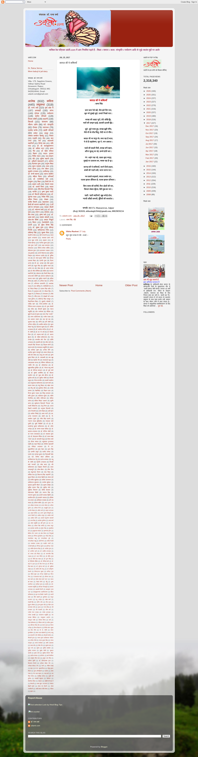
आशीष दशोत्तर (43, 324)
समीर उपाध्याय (49, 643)
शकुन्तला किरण (35, 472)
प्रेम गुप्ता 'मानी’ (33, 245)
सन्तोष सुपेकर (46, 482)
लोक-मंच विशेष (33, 220)
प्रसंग (29, 454)
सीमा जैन (40, 645)
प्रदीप (46, 584)
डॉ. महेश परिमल (47, 151)
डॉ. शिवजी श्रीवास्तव (39, 194)
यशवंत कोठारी (44, 217)
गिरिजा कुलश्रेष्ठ (38, 536)
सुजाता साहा (31, 322)
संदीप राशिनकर (41, 398)
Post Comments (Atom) (81, 291)
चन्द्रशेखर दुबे (45, 538)
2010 (148, 187)
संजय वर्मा (50, 477)
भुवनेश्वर (45, 597)
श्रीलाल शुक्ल (42, 396)
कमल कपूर (50, 525)
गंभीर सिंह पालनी (45, 419)
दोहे (75, 220)
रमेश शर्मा (48, 342)
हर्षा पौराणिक (50, 655)
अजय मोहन (44, 505)
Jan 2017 (150, 162)
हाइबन (45, 240)
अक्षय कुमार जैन (48, 502)
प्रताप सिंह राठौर (46, 289)
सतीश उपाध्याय (46, 480)
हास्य (51, 148)
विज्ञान (35, 154)
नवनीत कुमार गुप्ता (44, 243)
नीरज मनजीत (38, 380)
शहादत (40, 681)
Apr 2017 (150, 151)
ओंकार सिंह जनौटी (39, 525)
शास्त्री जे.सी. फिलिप (35, 635)
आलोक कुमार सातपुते (34, 352)
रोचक (35, 127)
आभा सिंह (69, 220)
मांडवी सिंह (31, 602)
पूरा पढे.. (161, 306)
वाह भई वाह (46, 319)
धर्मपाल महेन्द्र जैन (33, 666)
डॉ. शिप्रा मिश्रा (33, 289)
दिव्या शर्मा (50, 439)
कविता (50, 101)
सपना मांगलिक (39, 643)
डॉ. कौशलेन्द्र (43, 365)
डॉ (47, 424)
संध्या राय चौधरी (42, 686)
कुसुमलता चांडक (36, 531)
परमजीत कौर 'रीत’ (40, 340)
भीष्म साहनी (37, 597)
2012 (148, 180)
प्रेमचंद (46, 212)
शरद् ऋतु (50, 632)
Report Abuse (35, 698)
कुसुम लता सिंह (47, 658)
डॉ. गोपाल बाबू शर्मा (47, 368)
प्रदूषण (30, 182)
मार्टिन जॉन (39, 602)
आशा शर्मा (50, 520)
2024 (148, 98)
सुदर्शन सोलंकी (46, 301)
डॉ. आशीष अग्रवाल (45, 551)
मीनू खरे (33, 388)
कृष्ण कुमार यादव (47, 192)
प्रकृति (34, 138)
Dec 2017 (150, 126)
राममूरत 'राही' (31, 620)
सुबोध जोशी (43, 650)
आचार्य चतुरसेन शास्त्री (47, 518)
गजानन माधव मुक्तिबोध (35, 421)
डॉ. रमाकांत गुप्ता (48, 434)
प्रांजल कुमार (38, 454)
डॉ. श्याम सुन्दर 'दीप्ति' (39, 258)
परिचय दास (48, 576)
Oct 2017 (150, 133)
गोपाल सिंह (48, 536)
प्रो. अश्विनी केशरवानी (36, 161)
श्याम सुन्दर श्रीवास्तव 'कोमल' (45, 637)
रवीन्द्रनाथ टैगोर (43, 230)
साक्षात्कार (45, 202)
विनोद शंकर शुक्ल (48, 627)
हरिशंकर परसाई (41, 500)
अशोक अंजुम (40, 515)
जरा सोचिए (37, 286)
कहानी (45, 119)
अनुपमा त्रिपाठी (45, 408)
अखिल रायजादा (34, 505)
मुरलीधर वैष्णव (43, 388)
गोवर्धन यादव (49, 184)
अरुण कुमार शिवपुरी (45, 513)
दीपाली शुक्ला (42, 309)
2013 (148, 177)
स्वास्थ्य (46, 127)
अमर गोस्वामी (32, 411)
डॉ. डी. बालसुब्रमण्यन (45, 146)
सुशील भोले (46, 487)
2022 (148, 105)
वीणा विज (50, 469)
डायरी (30, 225)
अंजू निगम (44, 406)
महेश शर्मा (48, 599)
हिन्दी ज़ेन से (49, 182)
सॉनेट (40, 322)
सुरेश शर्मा (36, 653)
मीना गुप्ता (48, 602)
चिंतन (34, 222)
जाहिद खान (31, 304)
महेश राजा (50, 385)
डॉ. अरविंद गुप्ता (47, 548)
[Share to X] (101, 216)
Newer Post (66, 285)
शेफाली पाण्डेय (47, 635)
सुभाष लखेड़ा (47, 485)
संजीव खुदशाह (34, 480)
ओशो (43, 416)
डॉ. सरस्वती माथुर (39, 439)
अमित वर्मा (40, 510)
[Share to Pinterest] (106, 216)
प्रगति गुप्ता (42, 261)
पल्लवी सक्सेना (49, 380)
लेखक (46, 199)
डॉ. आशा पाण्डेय (48, 268)
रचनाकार (45, 294)
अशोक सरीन (34, 518)
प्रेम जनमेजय (39, 311)
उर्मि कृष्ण (43, 523)
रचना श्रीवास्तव (35, 317)
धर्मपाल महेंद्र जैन (45, 663)
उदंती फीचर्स (48, 130)
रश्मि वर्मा (48, 609)
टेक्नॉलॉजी (45, 222)
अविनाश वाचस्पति (39, 283)
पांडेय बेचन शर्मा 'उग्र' (41, 579)
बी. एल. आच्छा (39, 263)
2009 (148, 191)
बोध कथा (31, 215)
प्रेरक (36, 113)
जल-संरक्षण (49, 156)
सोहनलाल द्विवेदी (33, 492)
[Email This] (96, 216)
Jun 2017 (150, 147)
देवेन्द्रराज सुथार (38, 571)
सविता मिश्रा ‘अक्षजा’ (40, 401)
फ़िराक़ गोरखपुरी (43, 586)
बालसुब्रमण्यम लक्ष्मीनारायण (40, 592)
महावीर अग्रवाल (41, 462)
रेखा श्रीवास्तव (32, 622)
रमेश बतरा (43, 464)
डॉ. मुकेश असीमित (37, 373)
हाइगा (31, 691)
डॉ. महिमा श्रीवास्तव (41, 337)
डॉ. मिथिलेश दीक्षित (33, 561)
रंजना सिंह (46, 607)
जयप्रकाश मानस (33, 362)
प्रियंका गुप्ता (36, 164)
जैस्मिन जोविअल (46, 362)
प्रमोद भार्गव (33, 130)
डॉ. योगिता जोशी (46, 431)
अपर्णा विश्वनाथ (42, 253)
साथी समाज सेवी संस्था (41, 688)
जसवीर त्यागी (47, 543)
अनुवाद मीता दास (35, 658)
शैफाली (32, 683)
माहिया (44, 271)
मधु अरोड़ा (38, 599)
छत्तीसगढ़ (46, 171)
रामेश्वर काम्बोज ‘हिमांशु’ (36, 136)
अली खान (50, 411)
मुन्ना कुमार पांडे (42, 604)
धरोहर (35, 133)
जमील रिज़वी (50, 541)
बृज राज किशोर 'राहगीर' (42, 594)
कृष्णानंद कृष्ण (47, 531)
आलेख (31, 101)
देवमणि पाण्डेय (32, 235)
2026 (148, 91)
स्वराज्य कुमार (32, 495)
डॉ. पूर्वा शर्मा (49, 370)
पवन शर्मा (30, 579)
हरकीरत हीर (31, 497)
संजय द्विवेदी (41, 477)
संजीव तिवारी (32, 202)
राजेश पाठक (47, 317)
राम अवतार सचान (33, 319)
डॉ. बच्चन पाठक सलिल (41, 429)
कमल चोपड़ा (47, 352)
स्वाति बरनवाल (33, 655)
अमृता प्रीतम (33, 513)
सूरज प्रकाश (36, 166)
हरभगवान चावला (45, 250)
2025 (148, 95)
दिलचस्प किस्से (32, 663)
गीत (34, 151)
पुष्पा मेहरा (41, 449)
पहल (31, 668)
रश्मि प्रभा (37, 296)
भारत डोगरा (32, 169)
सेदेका (51, 688)
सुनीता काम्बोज (47, 648)
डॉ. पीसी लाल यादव (35, 559)
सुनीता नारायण (32, 650)
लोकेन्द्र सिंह (32, 233)
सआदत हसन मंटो (47, 238)
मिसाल (38, 294)
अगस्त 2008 (155, 221)
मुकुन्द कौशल (31, 604)
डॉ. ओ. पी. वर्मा (40, 332)
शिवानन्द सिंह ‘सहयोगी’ (44, 475)
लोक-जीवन (40, 469)
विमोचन (49, 678)
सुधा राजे (30, 648)
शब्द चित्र (47, 472)
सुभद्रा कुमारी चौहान (34, 485)
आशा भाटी (45, 413)
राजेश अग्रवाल (46, 612)
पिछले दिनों (39, 581)
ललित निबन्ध (33, 199)
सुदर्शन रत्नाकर (33, 171)
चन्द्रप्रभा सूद (47, 360)
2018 (148, 120)
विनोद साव (42, 143)
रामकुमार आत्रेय (45, 617)
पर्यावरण (50, 113)
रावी (50, 620)
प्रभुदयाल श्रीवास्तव (36, 383)
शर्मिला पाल (31, 475)
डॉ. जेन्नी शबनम (33, 174)
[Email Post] (91, 216)
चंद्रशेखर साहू (32, 538)
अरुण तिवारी (31, 515)
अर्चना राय (31, 268)
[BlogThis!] (98, 216)
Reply (68, 239)
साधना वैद (32, 645)
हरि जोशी (48, 322)
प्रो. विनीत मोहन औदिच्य (41, 457)
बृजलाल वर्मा (37, 291)
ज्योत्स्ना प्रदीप (39, 256)
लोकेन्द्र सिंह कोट (35, 625)
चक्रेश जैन (36, 360)
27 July (82, 231)
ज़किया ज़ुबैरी (31, 660)
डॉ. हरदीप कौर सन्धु (39, 569)
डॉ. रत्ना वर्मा (33, 107)
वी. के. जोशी (43, 630)
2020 (148, 112)
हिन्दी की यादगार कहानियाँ (36, 205)
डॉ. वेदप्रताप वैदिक (36, 436)
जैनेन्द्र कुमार (40, 546)
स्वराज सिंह (46, 492)
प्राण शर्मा (48, 383)
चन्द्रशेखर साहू (32, 541)
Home (99, 285)
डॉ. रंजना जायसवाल (34, 434)
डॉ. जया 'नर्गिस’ (38, 556)
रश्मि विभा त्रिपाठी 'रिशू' (45, 189)
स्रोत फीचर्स (40, 116)
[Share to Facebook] (103, 216)
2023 (148, 102)
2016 (148, 166)
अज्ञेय (35, 281)
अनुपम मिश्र (49, 164)
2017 (148, 123)
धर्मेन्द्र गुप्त (50, 571)
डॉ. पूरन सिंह (47, 559)
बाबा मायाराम (46, 245)
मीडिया (49, 311)
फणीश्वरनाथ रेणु (32, 459)
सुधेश (38, 648)
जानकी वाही (31, 546)
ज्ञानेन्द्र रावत (49, 546)
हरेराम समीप (37, 503)
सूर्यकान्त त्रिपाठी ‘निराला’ (42, 403)
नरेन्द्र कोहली (43, 574)
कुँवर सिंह (43, 528)
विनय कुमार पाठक (33, 393)
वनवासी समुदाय (39, 678)
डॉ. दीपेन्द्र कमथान (36, 370)
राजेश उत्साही (31, 615)
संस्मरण (45, 121)
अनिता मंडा (43, 281)
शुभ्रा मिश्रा (31, 477)
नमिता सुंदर (34, 574)
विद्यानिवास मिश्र (33, 301)
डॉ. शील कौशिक (35, 271)
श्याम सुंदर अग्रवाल (42, 683)
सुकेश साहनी (44, 159)
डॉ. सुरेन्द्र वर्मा (40, 566)
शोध (44, 138)
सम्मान (51, 347)
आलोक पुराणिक (42, 520)
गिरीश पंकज (36, 156)
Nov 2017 (150, 130)
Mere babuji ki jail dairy (38, 71)
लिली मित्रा (47, 273)
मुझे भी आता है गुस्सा (34, 314)
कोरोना (51, 161)
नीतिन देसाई (50, 666)
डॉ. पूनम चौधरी (48, 306)
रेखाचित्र (37, 391)
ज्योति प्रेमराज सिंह (35, 548)
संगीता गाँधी (33, 640)
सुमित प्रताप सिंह (33, 487)
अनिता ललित (32, 324)
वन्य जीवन (45, 169)
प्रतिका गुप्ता (39, 584)
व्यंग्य (51, 110)
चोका (38, 268)
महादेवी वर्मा (39, 342)
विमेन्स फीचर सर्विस (44, 248)
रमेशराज (38, 273)
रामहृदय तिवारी (42, 467)
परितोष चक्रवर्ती (48, 444)
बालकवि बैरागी (39, 589)
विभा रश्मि (33, 630)
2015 (148, 170)
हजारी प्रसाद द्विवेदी (45, 495)
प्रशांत (46, 671)
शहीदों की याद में (49, 681)
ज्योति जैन (31, 365)
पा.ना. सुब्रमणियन (40, 668)
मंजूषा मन (30, 294)
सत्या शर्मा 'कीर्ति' (33, 276)
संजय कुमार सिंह (43, 640)
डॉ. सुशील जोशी (41, 378)
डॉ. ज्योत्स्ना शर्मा (37, 210)
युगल (39, 607)
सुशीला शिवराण (32, 490)
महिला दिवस (37, 176)
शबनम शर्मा (31, 347)
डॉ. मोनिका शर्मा (45, 561)
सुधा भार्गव (35, 240)
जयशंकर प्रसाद (35, 543)
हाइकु (46, 133)
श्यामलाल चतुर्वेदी (42, 347)
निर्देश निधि (45, 197)
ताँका (32, 309)
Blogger (104, 747)
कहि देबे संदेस (32, 355)
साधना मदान (31, 278)
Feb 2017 (150, 158)
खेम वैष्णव (43, 533)
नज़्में (42, 666)
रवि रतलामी (39, 609)
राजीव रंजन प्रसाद (33, 612)
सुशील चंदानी (43, 278)
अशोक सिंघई (34, 413)
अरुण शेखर (41, 411)
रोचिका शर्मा (41, 622)
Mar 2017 (150, 155)
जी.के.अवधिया (43, 304)
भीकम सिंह (47, 291)
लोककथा (30, 248)
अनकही (38, 110)
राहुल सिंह (37, 266)
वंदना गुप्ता (45, 625)
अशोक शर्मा (50, 515)
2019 (148, 116)
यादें (39, 141)
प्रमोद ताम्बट (46, 452)
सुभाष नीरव (45, 233)
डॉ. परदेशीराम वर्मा (40, 179)
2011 (148, 184)
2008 (148, 195)
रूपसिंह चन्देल (41, 676)
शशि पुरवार (31, 396)
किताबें (30, 121)
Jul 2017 (149, 144)
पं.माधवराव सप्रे (37, 576)
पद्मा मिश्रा (37, 444)
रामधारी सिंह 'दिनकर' (34, 345)
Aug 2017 (150, 140)
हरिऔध (42, 655)
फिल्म (29, 291)
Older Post (131, 285)
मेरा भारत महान (37, 673)
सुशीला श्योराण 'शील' (47, 653)
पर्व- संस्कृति (48, 124)
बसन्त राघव (31, 385)
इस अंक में (49, 107)
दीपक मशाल (34, 441)
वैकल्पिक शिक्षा (31, 681)
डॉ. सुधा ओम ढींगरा (42, 375)
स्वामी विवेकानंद (32, 406)
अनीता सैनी (46, 350)
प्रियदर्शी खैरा (49, 454)
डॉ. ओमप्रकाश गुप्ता (45, 660)
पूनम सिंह (50, 449)
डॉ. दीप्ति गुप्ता (49, 556)
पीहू (46, 581)
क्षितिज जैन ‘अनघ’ (33, 533)
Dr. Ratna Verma (35, 68)
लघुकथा (40, 104)
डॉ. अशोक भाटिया (41, 329)
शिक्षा (39, 182)
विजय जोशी (32, 119)
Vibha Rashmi (72, 231)
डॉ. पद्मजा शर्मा (39, 334)
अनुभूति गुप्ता (47, 508)
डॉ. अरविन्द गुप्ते (32, 551)
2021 (148, 109)
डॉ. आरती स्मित (38, 187)
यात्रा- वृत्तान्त (48, 154)
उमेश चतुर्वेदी (34, 523)
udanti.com (35, 726)
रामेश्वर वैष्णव (42, 620)
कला (47, 166)
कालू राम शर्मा (43, 355)
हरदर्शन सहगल (42, 497)
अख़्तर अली (36, 184)
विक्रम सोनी (47, 345)
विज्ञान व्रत (47, 391)
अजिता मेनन (37, 508)
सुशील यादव (47, 266)
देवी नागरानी (43, 235)
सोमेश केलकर (46, 490)
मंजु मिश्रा (41, 385)
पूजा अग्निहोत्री (38, 671)
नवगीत (34, 192)
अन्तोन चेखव (31, 510)
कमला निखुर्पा (48, 220)
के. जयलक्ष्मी (41, 357)
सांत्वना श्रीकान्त (46, 276)
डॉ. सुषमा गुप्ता (38, 227)
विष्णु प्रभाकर (46, 393)
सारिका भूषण (35, 350)
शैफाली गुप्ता (31, 637)
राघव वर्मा (46, 673)
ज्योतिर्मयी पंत (47, 286)
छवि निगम (41, 541)
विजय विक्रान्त (37, 627)
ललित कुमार (50, 622)
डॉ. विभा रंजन (41, 564)
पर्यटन (37, 212)
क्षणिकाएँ (50, 176)
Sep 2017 (150, 137)
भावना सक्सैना (48, 174)
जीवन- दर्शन (33, 124)
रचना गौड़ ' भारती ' (48, 314)
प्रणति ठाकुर (35, 452)
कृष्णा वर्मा (42, 215)
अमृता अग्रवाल (49, 510)
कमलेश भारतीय (34, 528)
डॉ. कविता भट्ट (38, 148)
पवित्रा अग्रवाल (37, 446)
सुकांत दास (48, 645)
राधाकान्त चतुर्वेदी (43, 615)
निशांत (51, 136)
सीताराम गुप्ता (32, 250)
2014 (148, 173)
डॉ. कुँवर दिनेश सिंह (45, 225)
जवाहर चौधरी (48, 207)
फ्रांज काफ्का (44, 459)
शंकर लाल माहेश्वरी (41, 632)
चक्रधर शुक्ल (40, 327)
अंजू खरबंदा (31, 253)
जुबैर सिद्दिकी (38, 424)
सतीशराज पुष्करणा (33, 482)
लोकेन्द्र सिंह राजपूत (44, 299)
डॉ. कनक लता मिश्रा (34, 553)
